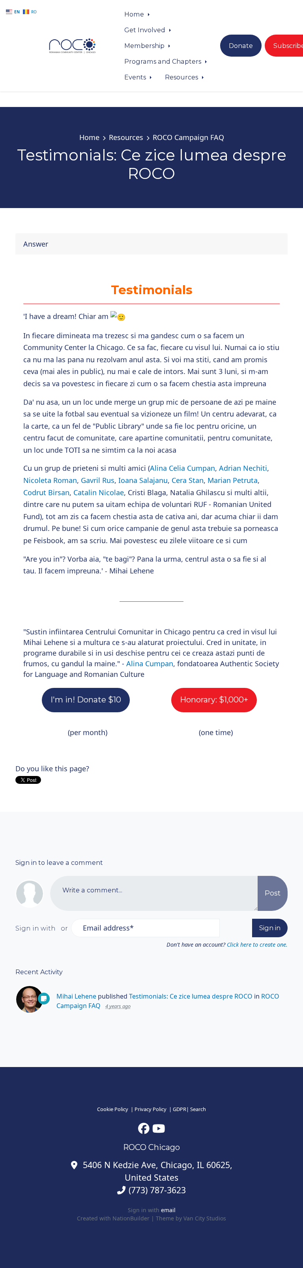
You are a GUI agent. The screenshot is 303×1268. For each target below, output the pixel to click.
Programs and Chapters (163, 61)
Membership (145, 46)
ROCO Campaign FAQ (188, 137)
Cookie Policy (112, 1109)
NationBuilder (131, 1218)
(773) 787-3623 (157, 1190)
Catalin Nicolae (98, 492)
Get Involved (145, 30)
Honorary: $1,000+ (214, 699)
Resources (182, 77)
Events (136, 77)
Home (135, 14)
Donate (241, 46)
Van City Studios (204, 1218)
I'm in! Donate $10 (85, 699)
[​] (144, 1128)
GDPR (179, 1109)
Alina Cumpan (149, 663)
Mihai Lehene (76, 996)
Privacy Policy (150, 1109)
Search (198, 1109)
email (168, 1210)
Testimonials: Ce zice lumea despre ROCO (190, 996)
